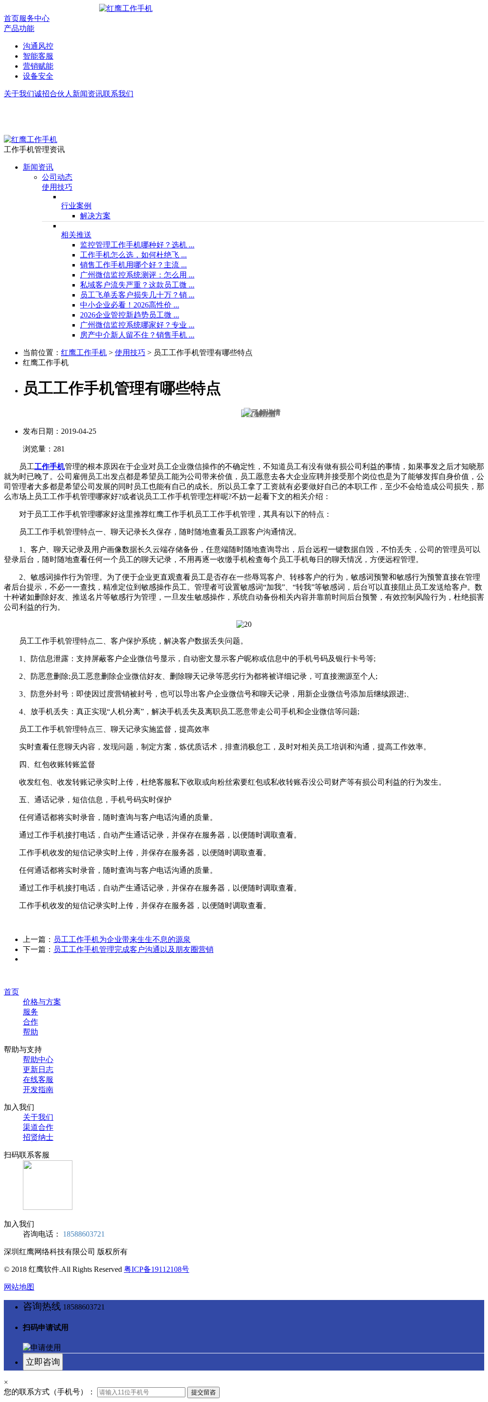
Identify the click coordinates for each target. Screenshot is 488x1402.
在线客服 (38, 1079)
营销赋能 (38, 66)
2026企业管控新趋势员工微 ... (129, 315)
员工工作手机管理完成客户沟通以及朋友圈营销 (133, 949)
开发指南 (38, 1089)
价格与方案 (42, 1002)
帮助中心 (38, 1059)
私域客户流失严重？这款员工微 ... (137, 285)
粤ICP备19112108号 (156, 1269)
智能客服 (38, 56)
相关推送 (76, 235)
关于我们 (19, 94)
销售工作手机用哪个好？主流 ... (133, 265)
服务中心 (34, 18)
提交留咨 (203, 1392)
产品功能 (19, 28)
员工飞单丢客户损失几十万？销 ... (137, 295)
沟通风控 (38, 46)
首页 (11, 18)
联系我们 (118, 94)
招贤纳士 (38, 1137)
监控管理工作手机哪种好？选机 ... (137, 245)
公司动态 (57, 177)
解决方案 (95, 216)
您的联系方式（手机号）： (49, 1392)
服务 (30, 1012)
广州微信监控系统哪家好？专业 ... (137, 325)
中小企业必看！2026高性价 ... (129, 305)
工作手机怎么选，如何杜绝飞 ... (133, 255)
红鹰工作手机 (84, 352)
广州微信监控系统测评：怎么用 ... (137, 275)
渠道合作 (38, 1127)
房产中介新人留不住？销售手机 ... (137, 335)
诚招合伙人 (53, 94)
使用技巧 (57, 187)
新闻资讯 (87, 94)
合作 (30, 1022)
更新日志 (38, 1069)
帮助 (30, 1032)
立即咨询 (43, 1362)
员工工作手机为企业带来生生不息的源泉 (122, 939)
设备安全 (38, 76)
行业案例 (76, 206)
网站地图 (19, 1287)
